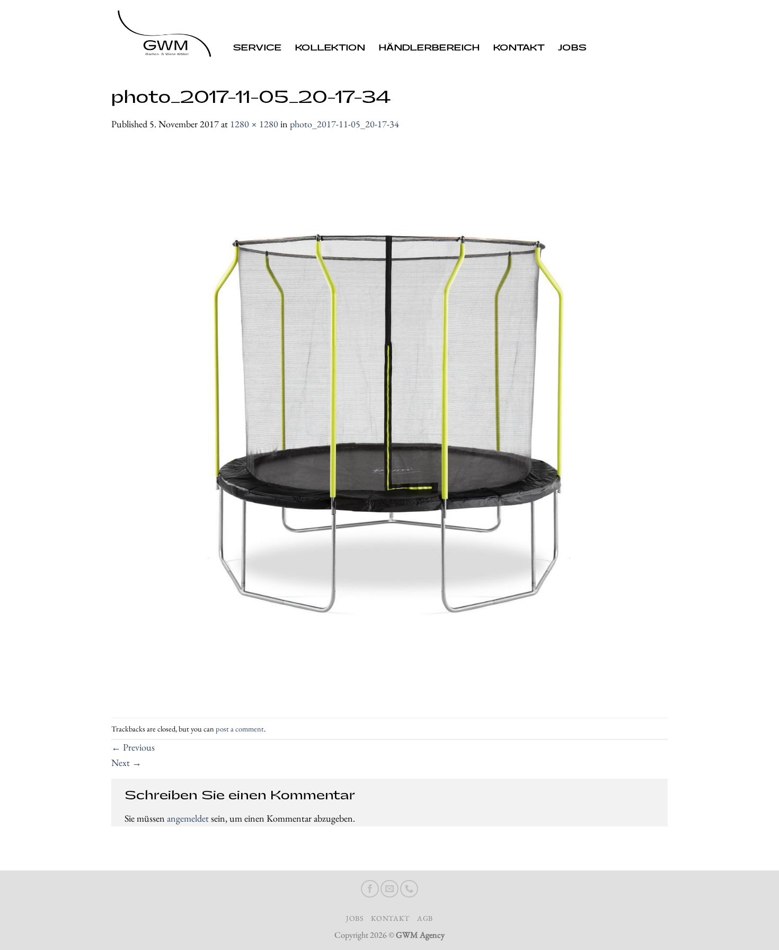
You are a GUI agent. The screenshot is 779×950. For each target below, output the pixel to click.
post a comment (240, 729)
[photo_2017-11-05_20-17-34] (389, 423)
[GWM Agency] (164, 35)
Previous (133, 747)
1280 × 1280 (254, 124)
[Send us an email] (389, 889)
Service (257, 48)
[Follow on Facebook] (370, 889)
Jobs (572, 48)
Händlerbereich (429, 48)
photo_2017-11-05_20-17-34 (344, 124)
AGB (425, 918)
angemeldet (188, 818)
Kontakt (518, 48)
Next (126, 762)
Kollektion (330, 48)
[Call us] (409, 889)
